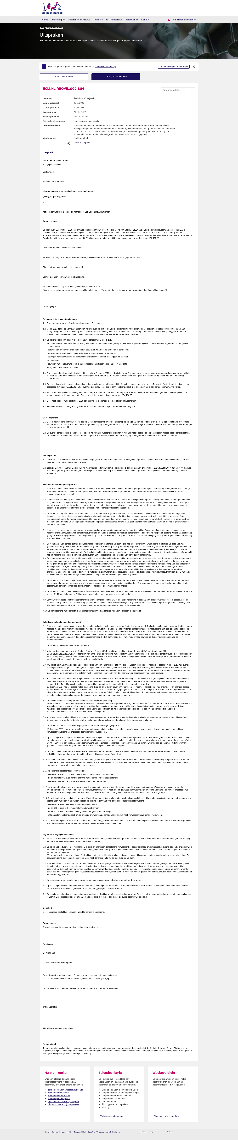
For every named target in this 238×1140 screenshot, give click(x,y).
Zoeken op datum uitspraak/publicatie (65, 1090)
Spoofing (91, 1132)
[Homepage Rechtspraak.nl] (51, 7)
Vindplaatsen (49, 138)
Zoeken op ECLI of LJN (59, 1095)
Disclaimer (116, 1132)
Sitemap (55, 1132)
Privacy (62, 1132)
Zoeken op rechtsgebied (59, 1098)
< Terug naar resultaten (116, 76)
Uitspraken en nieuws (79, 19)
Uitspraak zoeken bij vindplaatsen (63, 1104)
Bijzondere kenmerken (54, 121)
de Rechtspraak (114, 19)
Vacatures (100, 1132)
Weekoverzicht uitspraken (166, 1116)
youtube (193, 1132)
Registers (98, 19)
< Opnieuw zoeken (64, 76)
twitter (176, 1132)
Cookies (69, 1132)
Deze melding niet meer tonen (174, 66)
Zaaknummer (49, 112)
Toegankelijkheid (80, 1132)
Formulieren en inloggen (183, 19)
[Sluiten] (194, 66)
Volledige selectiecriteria (111, 1116)
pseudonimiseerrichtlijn (105, 66)
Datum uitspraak (51, 103)
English (47, 1132)
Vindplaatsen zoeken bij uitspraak (63, 1101)
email (161, 1132)
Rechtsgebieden (51, 116)
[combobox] (178, 90)
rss (157, 1132)
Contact (145, 19)
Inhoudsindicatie (51, 125)
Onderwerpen (58, 19)
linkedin (189, 1132)
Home (45, 19)
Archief (108, 1132)
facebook (180, 1132)
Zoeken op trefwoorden (58, 1092)
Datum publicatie (51, 107)
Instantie (47, 98)
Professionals (131, 19)
